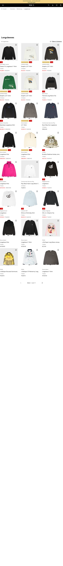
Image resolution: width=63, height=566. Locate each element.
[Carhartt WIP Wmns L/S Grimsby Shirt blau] (30, 198)
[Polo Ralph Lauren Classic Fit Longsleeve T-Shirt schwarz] (9, 52)
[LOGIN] (52, 5)
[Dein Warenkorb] (60, 5)
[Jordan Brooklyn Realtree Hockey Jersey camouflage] (51, 140)
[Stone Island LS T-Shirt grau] (30, 110)
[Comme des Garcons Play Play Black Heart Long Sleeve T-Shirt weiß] (30, 169)
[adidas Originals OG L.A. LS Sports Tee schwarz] (51, 198)
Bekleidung (19, 9)
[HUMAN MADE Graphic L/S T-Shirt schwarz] (51, 52)
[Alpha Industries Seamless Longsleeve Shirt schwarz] (9, 110)
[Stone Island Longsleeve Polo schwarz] (9, 140)
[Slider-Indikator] (8, 59)
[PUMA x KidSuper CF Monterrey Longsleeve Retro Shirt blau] (30, 257)
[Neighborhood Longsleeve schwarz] (51, 169)
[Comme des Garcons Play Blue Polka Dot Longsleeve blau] (51, 110)
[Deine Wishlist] (56, 5)
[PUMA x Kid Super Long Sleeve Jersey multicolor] (51, 228)
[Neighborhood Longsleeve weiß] (9, 198)
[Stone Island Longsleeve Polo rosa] (9, 169)
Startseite (12, 9)
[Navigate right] (42, 283)
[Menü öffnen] (3, 5)
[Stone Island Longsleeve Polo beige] (30, 140)
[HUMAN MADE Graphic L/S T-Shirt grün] (9, 81)
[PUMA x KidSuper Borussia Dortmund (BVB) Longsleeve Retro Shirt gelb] (9, 257)
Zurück (4, 9)
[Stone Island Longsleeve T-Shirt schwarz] (30, 228)
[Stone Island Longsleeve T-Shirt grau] (51, 257)
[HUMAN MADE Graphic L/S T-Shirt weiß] (30, 52)
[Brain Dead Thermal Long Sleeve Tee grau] (51, 81)
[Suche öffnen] (48, 5)
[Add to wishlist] (16, 45)
